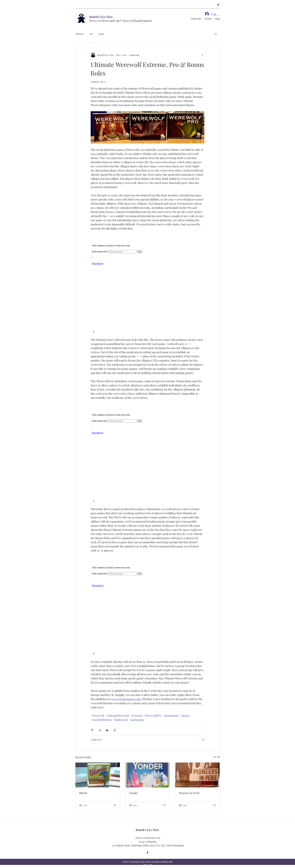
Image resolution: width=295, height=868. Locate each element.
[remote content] (147, 284)
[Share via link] (114, 730)
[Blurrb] (97, 775)
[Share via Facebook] (92, 730)
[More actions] (202, 55)
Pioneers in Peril (189, 793)
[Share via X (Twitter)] (99, 730)
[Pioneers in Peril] (197, 775)
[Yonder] (147, 775)
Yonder (133, 793)
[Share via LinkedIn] (107, 730)
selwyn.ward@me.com (147, 837)
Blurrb (83, 793)
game (101, 33)
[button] (215, 34)
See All (216, 756)
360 (91, 33)
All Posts (79, 33)
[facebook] (218, 4)
